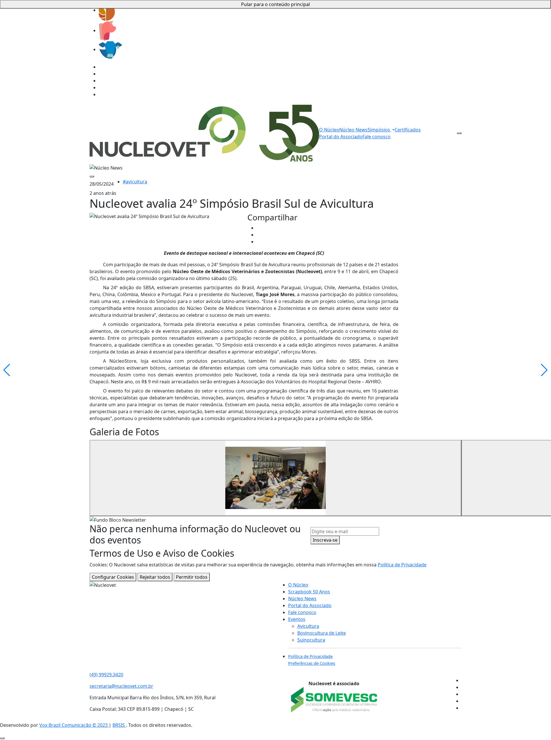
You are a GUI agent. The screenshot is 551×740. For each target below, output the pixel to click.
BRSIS (119, 725)
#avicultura (135, 181)
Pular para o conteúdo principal (275, 4)
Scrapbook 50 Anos (309, 591)
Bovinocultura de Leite (321, 633)
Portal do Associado (340, 136)
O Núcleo (329, 130)
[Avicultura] (107, 10)
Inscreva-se (325, 540)
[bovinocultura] (110, 49)
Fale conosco (376, 136)
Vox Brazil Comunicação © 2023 (74, 725)
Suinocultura (311, 640)
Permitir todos (191, 577)
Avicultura (308, 626)
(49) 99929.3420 (106, 674)
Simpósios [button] (379, 130)
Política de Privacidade (402, 565)
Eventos (296, 619)
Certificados (408, 130)
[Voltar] (92, 176)
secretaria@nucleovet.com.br (121, 686)
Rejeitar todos (155, 577)
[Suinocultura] (107, 30)
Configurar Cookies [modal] (113, 577)
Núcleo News (353, 130)
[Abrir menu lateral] (459, 133)
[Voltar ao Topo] (2, 738)
